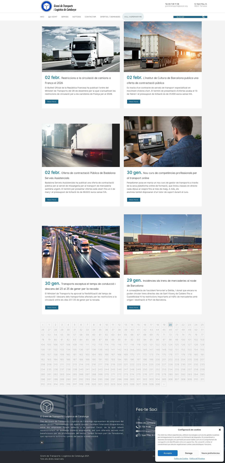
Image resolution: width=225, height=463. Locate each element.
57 (74, 334)
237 (62, 369)
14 (132, 324)
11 (113, 324)
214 (81, 364)
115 (113, 344)
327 (138, 384)
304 (157, 379)
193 (113, 359)
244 (106, 369)
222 (132, 364)
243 (100, 369)
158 (55, 354)
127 (189, 344)
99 (176, 339)
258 (196, 369)
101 (189, 339)
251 (151, 369)
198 (145, 359)
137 (87, 349)
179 (189, 354)
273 (126, 374)
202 (170, 359)
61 (100, 334)
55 (61, 334)
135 (75, 349)
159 (62, 354)
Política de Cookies (181, 458)
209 (49, 364)
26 (42, 329)
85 (87, 339)
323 (113, 384)
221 (126, 364)
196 (132, 359)
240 (81, 369)
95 (151, 339)
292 (81, 379)
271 (113, 374)
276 (145, 374)
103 (202, 339)
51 (202, 329)
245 (113, 369)
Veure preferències (210, 453)
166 (106, 354)
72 (170, 334)
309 (189, 379)
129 (202, 344)
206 (196, 359)
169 (126, 354)
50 (195, 329)
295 (100, 379)
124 (170, 344)
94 (144, 339)
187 (75, 359)
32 (81, 329)
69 (151, 334)
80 (55, 339)
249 (138, 369)
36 (106, 329)
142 (119, 349)
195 (126, 359)
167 (113, 354)
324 (119, 384)
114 (106, 344)
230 (183, 364)
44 (157, 329)
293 (87, 379)
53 (49, 334)
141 (113, 349)
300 (132, 379)
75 (189, 334)
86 (93, 339)
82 (68, 339)
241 (87, 369)
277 (151, 374)
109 (75, 344)
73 (176, 334)
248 (132, 369)
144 (132, 349)
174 (158, 354)
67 (138, 334)
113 (100, 344)
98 (170, 339)
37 (113, 329)
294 (94, 379)
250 (145, 369)
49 (189, 329)
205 (189, 359)
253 (164, 369)
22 (183, 324)
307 (177, 379)
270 (106, 374)
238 (68, 369)
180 (196, 354)
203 (177, 359)
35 (100, 329)
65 (125, 334)
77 (202, 334)
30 (68, 329)
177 (177, 354)
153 (189, 349)
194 (119, 359)
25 (202, 324)
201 (164, 359)
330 (157, 384)
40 (132, 329)
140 (107, 349)
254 (170, 369)
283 (189, 374)
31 (74, 329)
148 (158, 349)
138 (94, 349)
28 (55, 329)
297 (113, 379)
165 (100, 354)
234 (42, 369)
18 (157, 324)
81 (62, 339)
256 (183, 369)
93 (138, 339)
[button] (219, 429)
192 (106, 359)
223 (138, 364)
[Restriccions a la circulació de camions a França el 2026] (81, 49)
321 (100, 384)
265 (75, 374)
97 (164, 339)
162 (81, 354)
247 (126, 369)
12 (119, 324)
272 (119, 374)
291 (75, 379)
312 (43, 384)
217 (100, 364)
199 (151, 359)
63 (112, 334)
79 (49, 339)
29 (61, 329)
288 (55, 379)
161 (74, 354)
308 (183, 379)
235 (49, 369)
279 (164, 374)
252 (157, 369)
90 (119, 339)
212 (68, 364)
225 (151, 364)
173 (151, 354)
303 (151, 379)
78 (42, 339)
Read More (51, 102)
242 (94, 369)
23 (189, 324)
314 (56, 384)
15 (138, 324)
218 (106, 364)
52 (42, 334)
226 (157, 364)
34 (93, 329)
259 (202, 369)
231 (189, 364)
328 (145, 384)
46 (170, 329)
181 (202, 354)
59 (87, 334)
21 (177, 324)
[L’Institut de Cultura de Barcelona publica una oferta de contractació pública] (163, 46)
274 (132, 374)
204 (183, 359)
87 (100, 339)
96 (157, 339)
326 (132, 384)
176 (170, 354)
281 (177, 374)
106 (55, 344)
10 (106, 324)
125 (177, 344)
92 (132, 339)
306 (170, 379)
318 (81, 384)
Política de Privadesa (197, 458)
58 (81, 334)
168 (119, 354)
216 (94, 364)
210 (55, 364)
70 (157, 334)
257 (189, 369)
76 (196, 334)
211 (62, 364)
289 (62, 379)
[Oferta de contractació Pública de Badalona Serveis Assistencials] (81, 145)
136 (81, 349)
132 (55, 349)
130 (43, 349)
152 (183, 349)
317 (75, 384)
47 (176, 329)
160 (68, 354)
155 (202, 349)
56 (68, 334)
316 (68, 384)
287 (49, 379)
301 (138, 379)
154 (196, 349)
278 (157, 374)
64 (119, 334)
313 (49, 384)
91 (125, 339)
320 (94, 384)
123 (164, 344)
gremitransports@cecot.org (152, 431)
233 (202, 364)
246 (119, 369)
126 (183, 344)
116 (119, 344)
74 (183, 334)
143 (126, 349)
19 (164, 324)
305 (164, 379)
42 (144, 329)
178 (183, 354)
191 (100, 359)
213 (75, 364)
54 (55, 334)
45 (163, 329)
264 (68, 374)
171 (138, 354)
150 (170, 349)
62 (106, 334)
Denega (188, 453)
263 (62, 374)
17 (151, 324)
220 (119, 364)
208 (43, 364)
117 (125, 344)
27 (49, 329)
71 (164, 334)
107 (62, 344)
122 (158, 344)
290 (68, 379)
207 (202, 359)
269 (100, 374)
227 (164, 364)
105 (49, 344)
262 (55, 374)
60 (93, 334)
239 (75, 369)
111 (87, 344)
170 (132, 354)
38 (119, 329)
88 (106, 339)
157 (49, 354)
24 (195, 324)
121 (151, 344)
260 (43, 374)
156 (43, 354)
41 (138, 329)
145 (138, 349)
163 (87, 354)
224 (145, 364)
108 (68, 344)
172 (145, 354)
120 (145, 344)
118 (132, 344)
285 (202, 374)
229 (177, 364)
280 (170, 374)
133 (62, 349)
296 (106, 379)
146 (145, 349)
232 (196, 364)
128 (196, 344)
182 (43, 359)
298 (119, 379)
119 (138, 344)
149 (164, 349)
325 (126, 384)
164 (94, 354)
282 (183, 374)
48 (183, 329)
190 (94, 359)
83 (74, 339)
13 (125, 324)
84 (81, 339)
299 (126, 379)
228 (170, 364)
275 (138, 374)
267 (87, 374)
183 (49, 359)
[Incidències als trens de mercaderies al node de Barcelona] (163, 244)
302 (145, 379)
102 (196, 339)
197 (138, 359)
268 (94, 374)
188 (81, 359)
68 (144, 334)
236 (55, 369)
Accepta (168, 453)
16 (145, 324)
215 (87, 364)
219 (113, 364)
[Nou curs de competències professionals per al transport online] (163, 141)
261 (49, 374)
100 (183, 339)
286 (43, 379)
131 (49, 349)
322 (106, 384)
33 (87, 329)
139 (100, 349)
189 (87, 359)
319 (87, 384)
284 (196, 374)
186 (68, 359)
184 (56, 359)
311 (202, 379)
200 (157, 359)
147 (151, 349)
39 (125, 329)
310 (196, 379)
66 (132, 334)
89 (112, 339)
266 (81, 374)
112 (94, 344)
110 (81, 344)
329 (151, 384)
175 (164, 354)
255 (177, 369)
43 (151, 329)
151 (177, 349)
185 (62, 359)
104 (43, 344)
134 (68, 349)
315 (62, 384)
